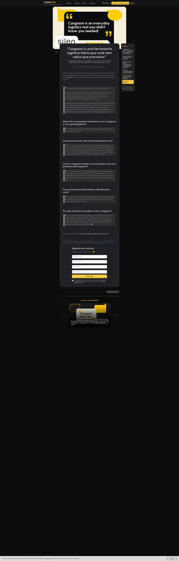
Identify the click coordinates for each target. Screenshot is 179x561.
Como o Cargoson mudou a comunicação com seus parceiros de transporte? (127, 64)
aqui (78, 558)
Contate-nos (92, 3)
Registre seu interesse (126, 82)
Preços (84, 3)
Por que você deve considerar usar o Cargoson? (127, 77)
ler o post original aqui (97, 241)
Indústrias (68, 3)
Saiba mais (48, 558)
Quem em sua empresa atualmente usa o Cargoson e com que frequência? (128, 51)
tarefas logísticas (69, 105)
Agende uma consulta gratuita (120, 3)
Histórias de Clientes (112, 292)
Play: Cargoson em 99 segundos (128, 88)
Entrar (132, 3)
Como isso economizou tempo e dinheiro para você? (128, 71)
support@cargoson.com (108, 242)
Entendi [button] (172, 558)
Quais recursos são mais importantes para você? (127, 58)
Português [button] (106, 3)
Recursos (77, 3)
